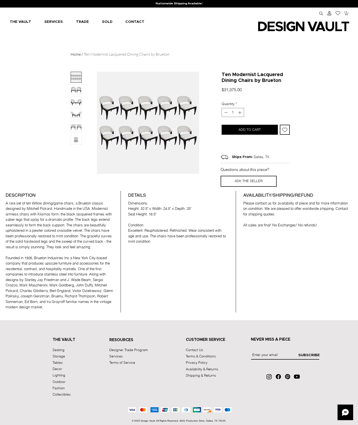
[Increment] (240, 112)
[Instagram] (269, 376)
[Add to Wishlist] (285, 130)
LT (341, 27)
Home (76, 54)
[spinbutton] (232, 112)
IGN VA (303, 27)
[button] (346, 13)
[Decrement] (225, 112)
